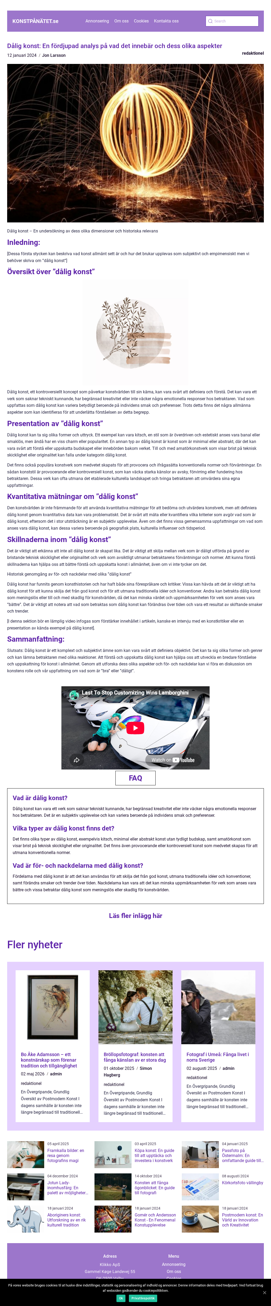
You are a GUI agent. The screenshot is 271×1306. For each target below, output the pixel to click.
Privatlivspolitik (143, 1298)
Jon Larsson (54, 55)
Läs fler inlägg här (135, 916)
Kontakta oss (166, 21)
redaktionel (253, 53)
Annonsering (97, 21)
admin (56, 1073)
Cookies (141, 21)
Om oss (121, 21)
